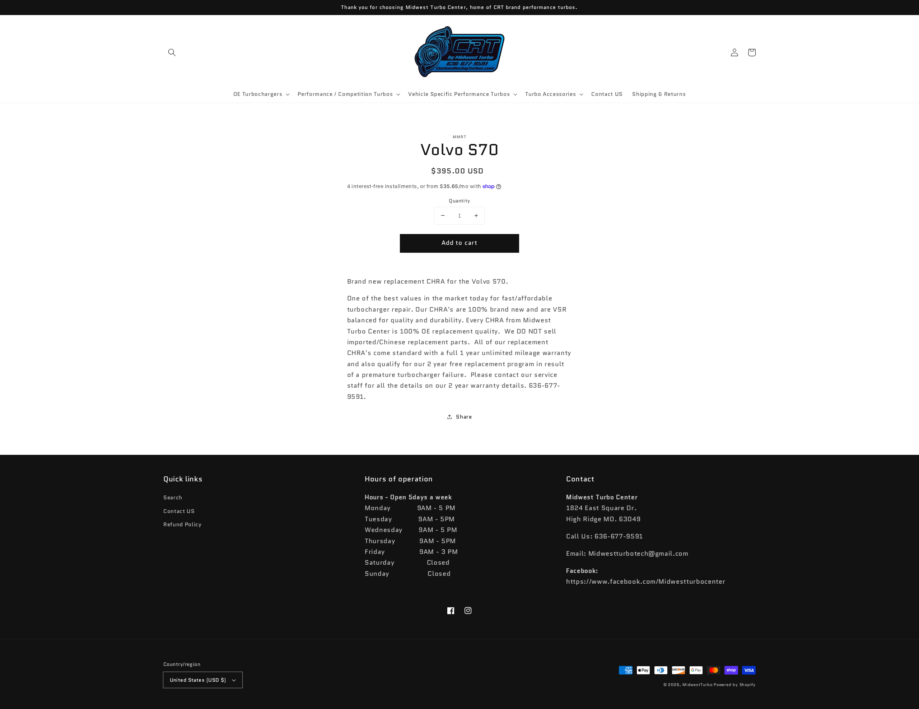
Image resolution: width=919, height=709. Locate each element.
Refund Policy (182, 524)
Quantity (459, 200)
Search (172, 498)
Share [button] (464, 416)
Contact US (179, 511)
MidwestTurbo (697, 684)
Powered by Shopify (735, 684)
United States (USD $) (198, 680)
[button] (172, 52)
